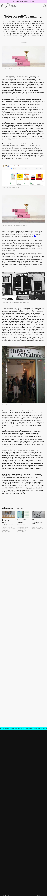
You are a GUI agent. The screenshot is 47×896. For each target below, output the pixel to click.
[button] (44, 6)
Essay (18, 40)
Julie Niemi (24, 42)
